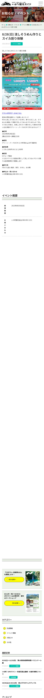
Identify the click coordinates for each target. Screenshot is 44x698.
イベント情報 (11, 633)
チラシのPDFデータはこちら (11, 113)
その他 (9, 642)
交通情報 (10, 628)
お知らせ (10, 638)
